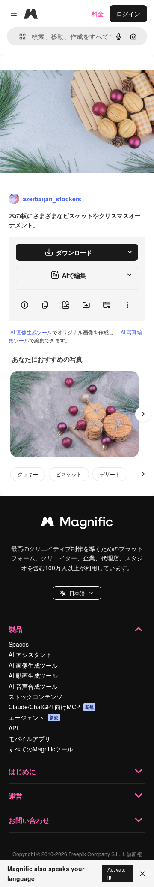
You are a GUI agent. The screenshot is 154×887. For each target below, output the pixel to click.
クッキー (28, 474)
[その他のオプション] (127, 305)
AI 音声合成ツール (33, 686)
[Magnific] (77, 523)
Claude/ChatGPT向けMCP (51, 706)
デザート (110, 474)
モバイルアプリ (29, 738)
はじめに (22, 771)
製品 (15, 629)
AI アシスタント (30, 654)
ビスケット (69, 474)
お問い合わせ (29, 820)
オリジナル (59, 73)
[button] (77, 593)
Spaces (19, 644)
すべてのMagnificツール (41, 749)
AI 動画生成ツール (33, 675)
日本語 (77, 592)
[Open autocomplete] (19, 36)
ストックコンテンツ (35, 696)
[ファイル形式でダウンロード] (129, 252)
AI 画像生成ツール (31, 332)
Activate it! (116, 873)
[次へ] (143, 414)
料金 (98, 13)
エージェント (33, 717)
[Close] (142, 874)
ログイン (128, 13)
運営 (15, 796)
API (13, 728)
